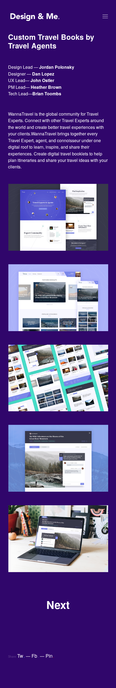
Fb (35, 655)
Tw (21, 655)
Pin (50, 655)
